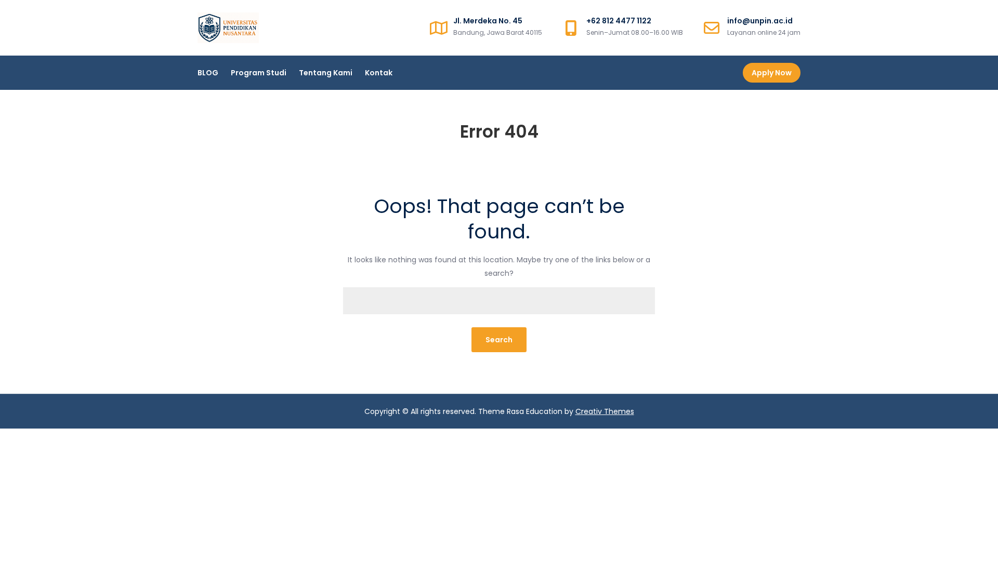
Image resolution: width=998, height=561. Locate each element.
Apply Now (772, 73)
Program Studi (258, 73)
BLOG (208, 73)
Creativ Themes (604, 411)
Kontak (378, 73)
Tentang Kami (325, 73)
